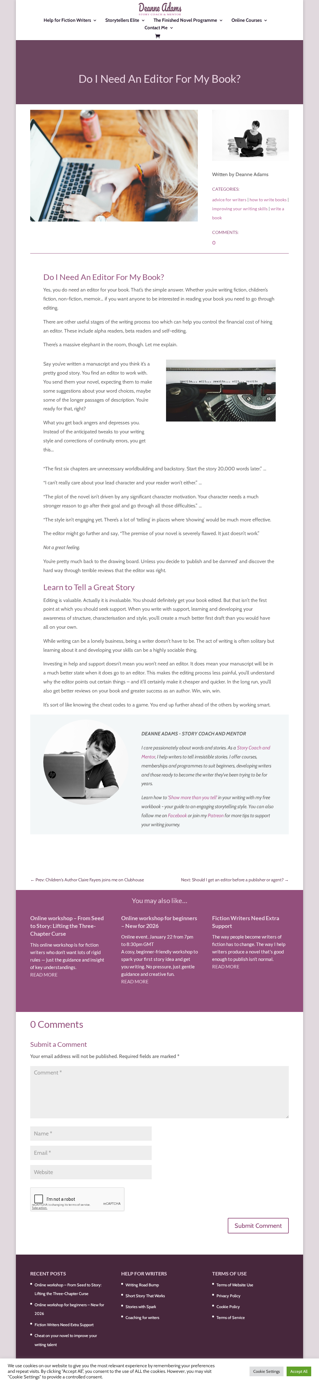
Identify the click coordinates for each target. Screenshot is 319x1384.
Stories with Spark (141, 1306)
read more (44, 974)
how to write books (268, 199)
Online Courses (246, 20)
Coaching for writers (142, 1317)
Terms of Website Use (235, 1284)
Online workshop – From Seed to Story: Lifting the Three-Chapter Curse (67, 926)
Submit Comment (258, 1225)
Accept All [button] (298, 1371)
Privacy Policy (228, 1295)
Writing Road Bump (142, 1284)
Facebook (177, 815)
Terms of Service (231, 1317)
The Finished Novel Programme (185, 20)
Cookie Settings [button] (266, 1371)
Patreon (216, 815)
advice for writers (229, 199)
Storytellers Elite (122, 20)
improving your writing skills (240, 208)
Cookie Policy (228, 1306)
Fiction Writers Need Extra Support (64, 1324)
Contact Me (156, 28)
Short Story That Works (145, 1295)
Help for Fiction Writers (67, 20)
